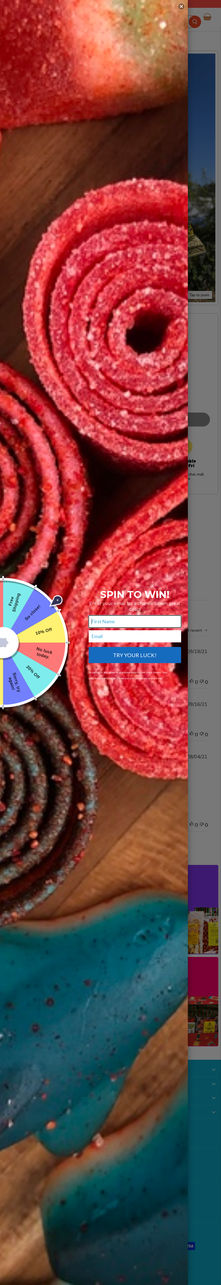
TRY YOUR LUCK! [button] (135, 655)
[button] (181, 6)
